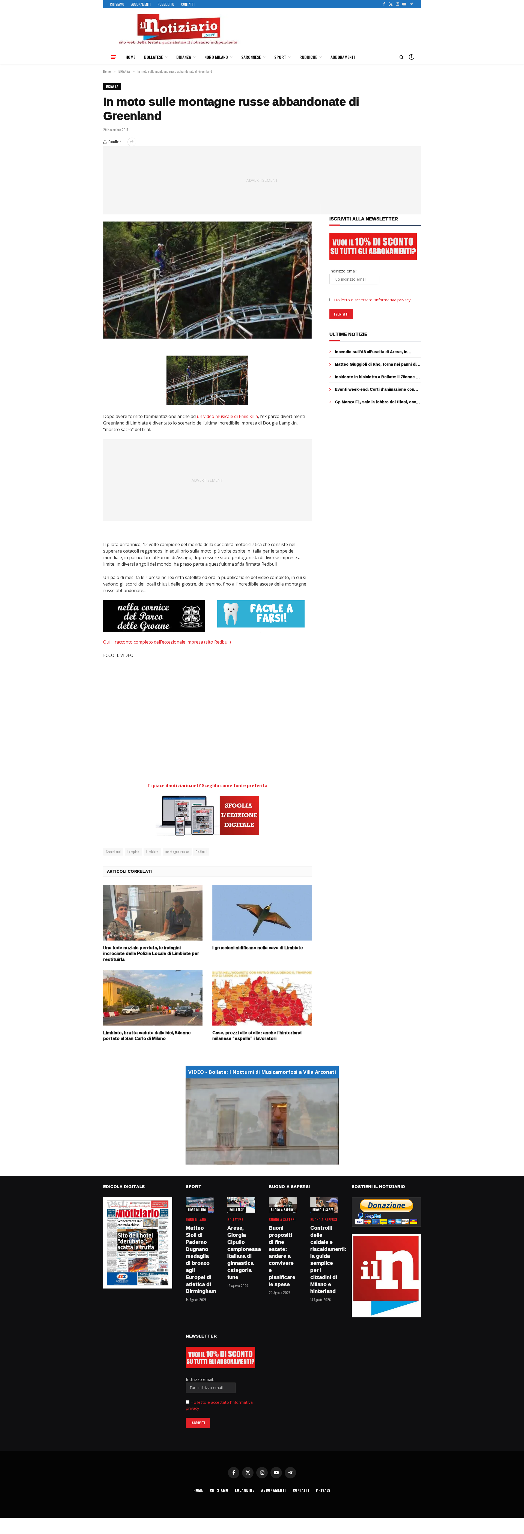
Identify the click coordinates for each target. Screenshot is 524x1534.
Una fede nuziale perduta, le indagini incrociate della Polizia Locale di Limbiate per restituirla (151, 954)
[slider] (256, 1160)
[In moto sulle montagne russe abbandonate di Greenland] (207, 280)
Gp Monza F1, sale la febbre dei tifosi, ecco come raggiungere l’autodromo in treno (376, 402)
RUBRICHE (308, 57)
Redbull (201, 851)
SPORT (280, 57)
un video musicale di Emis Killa (227, 416)
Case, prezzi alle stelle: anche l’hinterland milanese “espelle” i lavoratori (257, 1036)
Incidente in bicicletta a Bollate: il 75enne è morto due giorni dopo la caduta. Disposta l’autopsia (376, 377)
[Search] (401, 57)
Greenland (113, 851)
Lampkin (133, 851)
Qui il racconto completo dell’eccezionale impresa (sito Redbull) (167, 642)
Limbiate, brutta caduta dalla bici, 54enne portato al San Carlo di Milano (147, 1036)
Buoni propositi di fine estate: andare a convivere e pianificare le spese (282, 1256)
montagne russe (177, 851)
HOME (130, 57)
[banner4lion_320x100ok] (154, 616)
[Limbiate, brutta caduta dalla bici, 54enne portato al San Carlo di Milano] (153, 998)
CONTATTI (188, 4)
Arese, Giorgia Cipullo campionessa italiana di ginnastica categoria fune (241, 1252)
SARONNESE (251, 57)
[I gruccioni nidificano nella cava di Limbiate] (262, 913)
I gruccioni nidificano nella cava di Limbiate (257, 948)
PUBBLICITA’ (166, 4)
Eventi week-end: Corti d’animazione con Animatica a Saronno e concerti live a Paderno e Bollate (374, 389)
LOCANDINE (244, 1490)
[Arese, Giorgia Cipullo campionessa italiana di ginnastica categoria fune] (241, 1205)
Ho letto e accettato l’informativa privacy (372, 299)
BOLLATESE (153, 57)
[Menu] (113, 57)
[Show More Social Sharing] (131, 142)
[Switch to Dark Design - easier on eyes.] (410, 57)
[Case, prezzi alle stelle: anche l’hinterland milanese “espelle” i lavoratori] (262, 998)
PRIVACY (323, 1490)
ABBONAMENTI (141, 4)
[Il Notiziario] (177, 29)
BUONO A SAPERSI (283, 1210)
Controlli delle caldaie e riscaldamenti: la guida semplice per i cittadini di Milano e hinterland (324, 1259)
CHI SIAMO (117, 4)
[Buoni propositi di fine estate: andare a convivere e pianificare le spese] (283, 1205)
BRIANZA (183, 57)
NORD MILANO (216, 57)
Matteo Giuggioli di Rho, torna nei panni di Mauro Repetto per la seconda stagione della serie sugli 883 (375, 364)
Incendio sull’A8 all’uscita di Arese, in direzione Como (371, 351)
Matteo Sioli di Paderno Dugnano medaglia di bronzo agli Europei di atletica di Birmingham (200, 1259)
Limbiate (152, 851)
